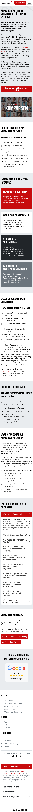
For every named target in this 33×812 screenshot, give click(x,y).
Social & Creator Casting (13, 703)
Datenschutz (8, 741)
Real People (8, 700)
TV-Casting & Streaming (13, 712)
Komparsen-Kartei (14, 470)
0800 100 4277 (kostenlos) (16, 636)
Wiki (5, 722)
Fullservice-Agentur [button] (11, 796)
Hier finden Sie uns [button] (11, 786)
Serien (3, 51)
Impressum (8, 746)
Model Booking (9, 709)
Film (21, 41)
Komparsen (24, 47)
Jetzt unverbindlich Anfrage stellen (16, 89)
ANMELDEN (21, 3)
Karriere (7, 728)
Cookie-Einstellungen (12, 743)
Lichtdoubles (5, 371)
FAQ (5, 725)
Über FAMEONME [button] (10, 766)
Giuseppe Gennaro (15, 774)
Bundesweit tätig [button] (10, 791)
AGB (5, 738)
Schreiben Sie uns (12, 642)
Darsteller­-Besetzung (12, 706)
